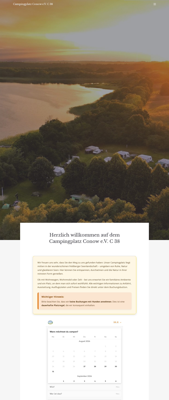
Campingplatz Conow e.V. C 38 (33, 4)
